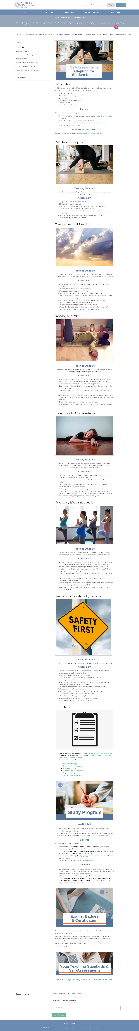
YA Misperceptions (31, 34)
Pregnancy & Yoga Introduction (25, 66)
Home (24, 12)
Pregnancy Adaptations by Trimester (27, 70)
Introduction (20, 47)
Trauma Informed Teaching (24, 55)
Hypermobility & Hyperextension (26, 62)
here (59, 931)
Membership (69, 12)
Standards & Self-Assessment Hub (90, 133)
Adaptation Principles (22, 51)
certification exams (86, 860)
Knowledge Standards (63, 34)
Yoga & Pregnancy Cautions (72, 775)
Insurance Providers (77, 34)
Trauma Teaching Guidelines (118, 34)
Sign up (120, 5)
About (73, 1023)
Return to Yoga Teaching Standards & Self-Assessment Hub (84, 979)
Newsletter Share (90, 34)
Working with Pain (21, 58)
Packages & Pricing (92, 12)
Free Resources (47, 12)
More (129, 34)
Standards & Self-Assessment (47, 34)
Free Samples (20, 34)
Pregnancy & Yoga (69, 773)
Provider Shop (115, 12)
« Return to (69, 17)
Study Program (20, 77)
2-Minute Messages (102, 34)
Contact (65, 1023)
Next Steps (19, 74)
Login (111, 5)
